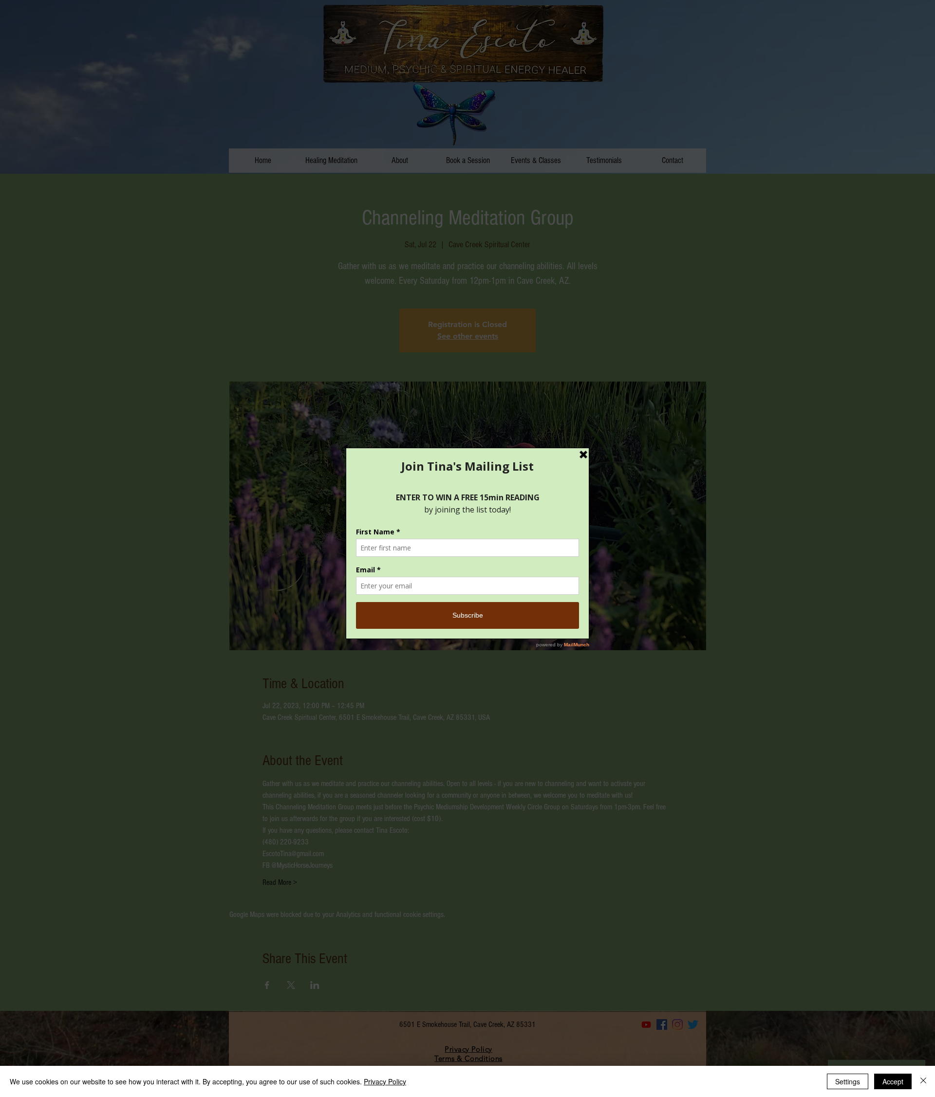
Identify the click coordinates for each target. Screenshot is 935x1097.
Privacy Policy (385, 1081)
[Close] (923, 1081)
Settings (847, 1081)
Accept (892, 1081)
